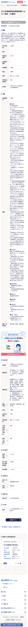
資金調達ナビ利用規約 (10, 619)
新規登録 (20, 2)
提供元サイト (13, 520)
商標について (20, 622)
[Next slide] (16, 570)
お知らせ (5, 587)
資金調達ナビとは (7, 584)
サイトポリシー (6, 616)
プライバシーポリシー (14, 616)
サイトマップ (18, 619)
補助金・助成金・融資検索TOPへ (12, 527)
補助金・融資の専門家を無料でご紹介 (11, 625)
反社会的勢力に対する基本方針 (10, 622)
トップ (2, 5)
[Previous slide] (11, 570)
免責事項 (22, 616)
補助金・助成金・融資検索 (12, 5)
